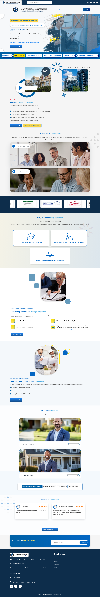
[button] (89, 512)
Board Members (70, 532)
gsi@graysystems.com (18, 563)
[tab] (7, 55)
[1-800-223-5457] (10, 577)
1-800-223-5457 (17, 577)
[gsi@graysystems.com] (10, 563)
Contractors (84, 532)
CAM (58, 532)
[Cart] (88, 2)
